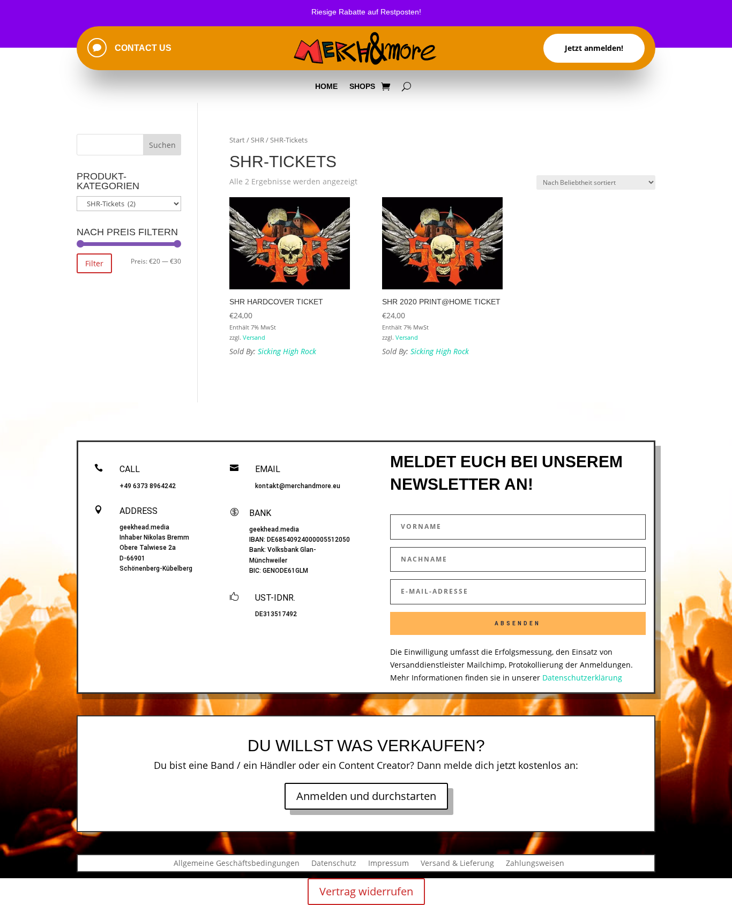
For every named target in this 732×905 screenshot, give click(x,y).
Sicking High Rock (287, 351)
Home (326, 86)
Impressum (388, 862)
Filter (94, 263)
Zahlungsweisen (535, 862)
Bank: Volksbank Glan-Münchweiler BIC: (282, 560)
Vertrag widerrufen (366, 891)
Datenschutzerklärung (582, 677)
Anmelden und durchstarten (366, 796)
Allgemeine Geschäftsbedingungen (237, 862)
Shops (362, 86)
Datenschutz (333, 862)
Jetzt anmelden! (594, 48)
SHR (257, 140)
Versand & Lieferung (457, 862)
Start (237, 140)
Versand (254, 337)
